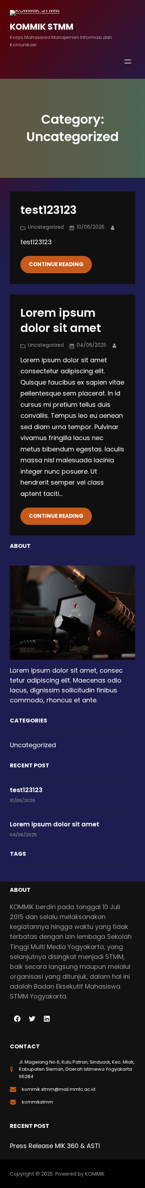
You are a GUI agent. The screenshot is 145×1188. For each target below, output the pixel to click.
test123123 (48, 210)
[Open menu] (127, 61)
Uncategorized (46, 226)
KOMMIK (95, 1173)
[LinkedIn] (46, 1018)
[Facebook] (17, 1018)
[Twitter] (32, 1018)
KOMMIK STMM (42, 27)
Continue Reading (56, 264)
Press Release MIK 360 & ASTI (55, 1145)
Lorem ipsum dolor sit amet (60, 320)
